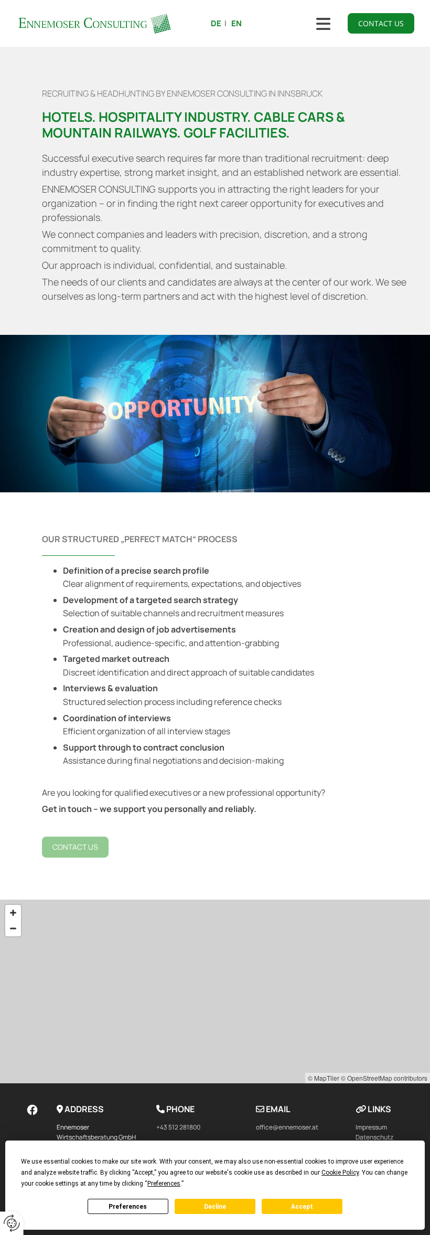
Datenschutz (374, 1137)
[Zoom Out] (13, 928)
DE (216, 23)
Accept (302, 1206)
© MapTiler (323, 1077)
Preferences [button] (163, 1183)
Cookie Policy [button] (340, 1172)
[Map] (215, 991)
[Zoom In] (13, 913)
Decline (215, 1206)
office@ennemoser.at (287, 1127)
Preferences (128, 1206)
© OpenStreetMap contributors (384, 1077)
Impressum (371, 1127)
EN (236, 23)
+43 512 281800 (178, 1127)
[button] (381, 23)
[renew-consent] (12, 1223)
